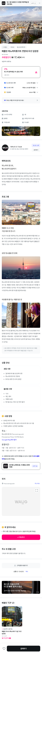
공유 (33, 10)
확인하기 (22, 537)
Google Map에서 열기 (9, 440)
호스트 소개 (36, 145)
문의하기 (36, 150)
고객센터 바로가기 (22, 565)
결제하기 (23, 648)
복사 (27, 571)
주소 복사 (37, 483)
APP (32, 3)
